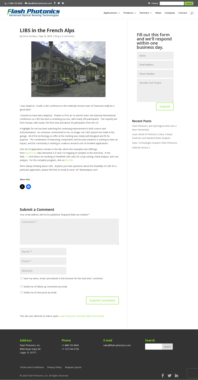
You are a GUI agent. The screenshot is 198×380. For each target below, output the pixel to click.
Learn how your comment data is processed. (82, 316)
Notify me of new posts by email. (40, 292)
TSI (26, 156)
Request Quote (73, 367)
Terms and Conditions (32, 367)
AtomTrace (31, 152)
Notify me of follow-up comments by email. (45, 286)
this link (69, 160)
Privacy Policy (54, 367)
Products (128, 13)
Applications (110, 13)
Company (170, 13)
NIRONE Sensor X (141, 147)
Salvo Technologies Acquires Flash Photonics (154, 142)
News (158, 13)
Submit (164, 106)
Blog (57, 36)
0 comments (68, 36)
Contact (182, 13)
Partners (144, 13)
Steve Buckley (30, 36)
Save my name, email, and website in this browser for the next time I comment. (63, 278)
